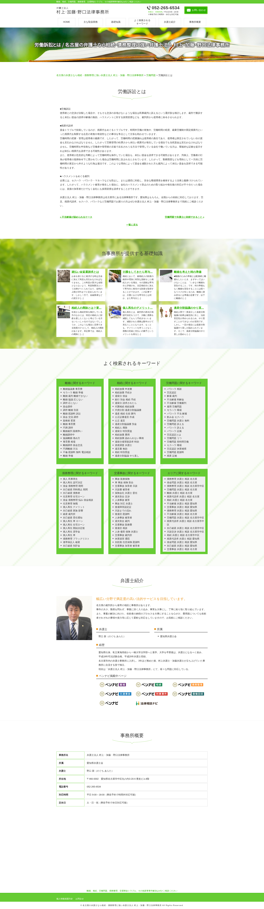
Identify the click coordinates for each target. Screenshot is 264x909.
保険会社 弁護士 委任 (126, 493)
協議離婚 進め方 (71, 438)
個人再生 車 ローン (73, 521)
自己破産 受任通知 (72, 517)
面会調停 (67, 406)
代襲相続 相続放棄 (124, 406)
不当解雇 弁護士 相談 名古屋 (182, 514)
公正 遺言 (120, 420)
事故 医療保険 (122, 479)
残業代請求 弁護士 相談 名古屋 (183, 496)
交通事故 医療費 (123, 524)
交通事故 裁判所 (123, 535)
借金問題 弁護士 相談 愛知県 (182, 542)
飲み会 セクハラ (175, 417)
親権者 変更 (69, 420)
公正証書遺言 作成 (124, 417)
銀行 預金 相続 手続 (125, 399)
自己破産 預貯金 (71, 545)
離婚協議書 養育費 (72, 389)
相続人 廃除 (121, 427)
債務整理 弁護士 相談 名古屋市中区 (185, 486)
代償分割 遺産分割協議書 (128, 410)
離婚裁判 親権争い (72, 431)
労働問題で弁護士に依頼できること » (184, 217)
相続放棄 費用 (122, 434)
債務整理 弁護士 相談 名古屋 (182, 479)
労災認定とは (174, 434)
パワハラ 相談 (174, 389)
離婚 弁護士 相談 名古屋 (179, 493)
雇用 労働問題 (174, 406)
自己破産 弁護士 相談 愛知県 (182, 545)
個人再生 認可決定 (72, 482)
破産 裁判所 (69, 514)
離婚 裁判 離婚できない (75, 396)
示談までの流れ (123, 510)
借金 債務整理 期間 (73, 486)
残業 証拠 (172, 455)
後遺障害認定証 (123, 507)
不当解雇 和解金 (175, 399)
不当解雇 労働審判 (176, 403)
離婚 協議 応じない (73, 399)
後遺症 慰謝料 (122, 514)
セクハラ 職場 (174, 445)
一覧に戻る (132, 224)
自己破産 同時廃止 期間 (75, 489)
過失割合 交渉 (122, 496)
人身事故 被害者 (123, 517)
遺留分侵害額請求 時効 (127, 441)
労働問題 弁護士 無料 (178, 420)
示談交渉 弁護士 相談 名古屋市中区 (185, 531)
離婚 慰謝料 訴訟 (72, 413)
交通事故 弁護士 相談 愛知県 (182, 507)
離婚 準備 (68, 455)
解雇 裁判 (172, 396)
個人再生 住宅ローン (74, 524)
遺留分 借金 (121, 396)
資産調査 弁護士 (123, 445)
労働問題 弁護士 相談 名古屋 (182, 489)
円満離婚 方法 (70, 448)
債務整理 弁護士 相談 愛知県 (182, 510)
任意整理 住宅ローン (74, 496)
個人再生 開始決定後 (74, 528)
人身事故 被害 (122, 500)
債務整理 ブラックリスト (76, 538)
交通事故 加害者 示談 (126, 486)
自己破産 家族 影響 (73, 510)
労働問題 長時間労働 (178, 441)
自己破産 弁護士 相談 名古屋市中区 (185, 528)
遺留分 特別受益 (123, 431)
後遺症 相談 (121, 528)
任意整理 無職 (70, 503)
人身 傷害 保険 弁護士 (126, 531)
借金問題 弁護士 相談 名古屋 (182, 482)
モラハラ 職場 (174, 410)
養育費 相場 (69, 441)
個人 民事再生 (70, 479)
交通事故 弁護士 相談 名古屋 (182, 549)
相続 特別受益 (122, 452)
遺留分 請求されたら (126, 403)
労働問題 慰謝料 (175, 452)
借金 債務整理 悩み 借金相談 (78, 500)
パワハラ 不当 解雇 (177, 413)
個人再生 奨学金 (71, 531)
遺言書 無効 (121, 448)
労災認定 (171, 392)
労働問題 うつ (174, 438)
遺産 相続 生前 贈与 (125, 413)
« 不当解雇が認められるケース (76, 217)
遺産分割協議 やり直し (127, 455)
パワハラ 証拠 (174, 431)
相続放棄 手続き (123, 392)
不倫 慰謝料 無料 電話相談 (77, 452)
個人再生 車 (69, 535)
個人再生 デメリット (74, 507)
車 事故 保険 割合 (124, 482)
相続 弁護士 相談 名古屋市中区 (183, 535)
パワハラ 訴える (175, 427)
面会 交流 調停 (70, 417)
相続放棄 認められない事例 (129, 438)
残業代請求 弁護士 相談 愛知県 (183, 538)
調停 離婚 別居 (70, 410)
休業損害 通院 (122, 538)
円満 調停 (68, 427)
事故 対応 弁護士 (124, 503)
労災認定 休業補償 (176, 448)
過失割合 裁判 (122, 521)
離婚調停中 (69, 434)
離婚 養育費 (69, 424)
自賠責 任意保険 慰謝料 (127, 542)
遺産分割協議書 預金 (126, 424)
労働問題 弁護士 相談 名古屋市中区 (185, 517)
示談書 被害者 (122, 489)
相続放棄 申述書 (123, 389)
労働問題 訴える (175, 424)
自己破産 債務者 (71, 493)
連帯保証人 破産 (71, 542)
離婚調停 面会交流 (72, 445)
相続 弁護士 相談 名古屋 (179, 500)
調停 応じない (70, 403)
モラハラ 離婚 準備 (73, 392)
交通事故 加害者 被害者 (127, 545)
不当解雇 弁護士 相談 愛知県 (182, 503)
